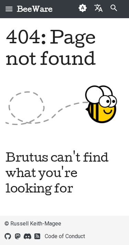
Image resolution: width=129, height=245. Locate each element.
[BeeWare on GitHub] (7, 235)
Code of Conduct (65, 236)
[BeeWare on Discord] (27, 235)
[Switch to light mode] (82, 9)
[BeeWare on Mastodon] (17, 235)
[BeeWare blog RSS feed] (37, 235)
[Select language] (98, 7)
